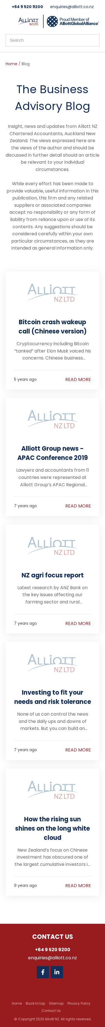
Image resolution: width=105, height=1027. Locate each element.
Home (11, 64)
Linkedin (57, 972)
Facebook (43, 972)
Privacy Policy (78, 1003)
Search (92, 40)
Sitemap (56, 1003)
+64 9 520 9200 (27, 7)
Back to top (35, 1003)
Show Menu (9, 21)
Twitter (71, 972)
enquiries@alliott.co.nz (72, 7)
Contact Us (51, 1010)
